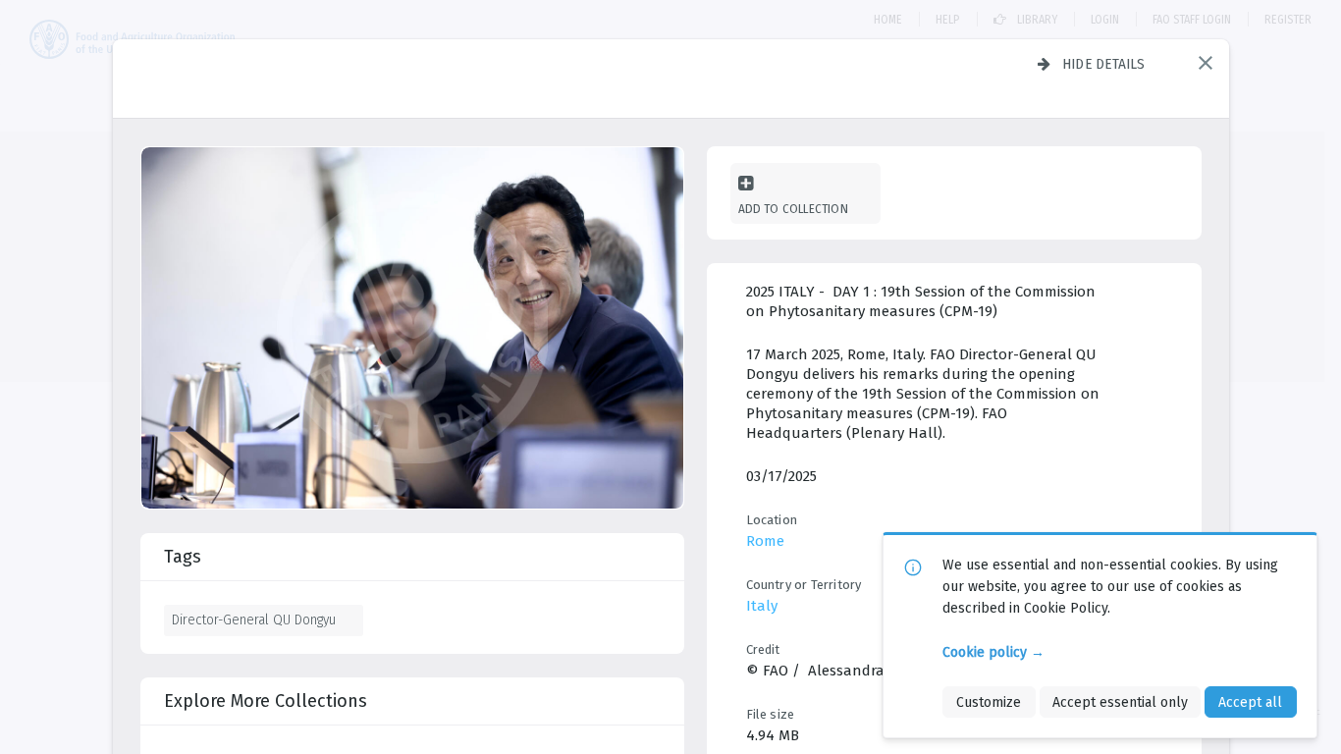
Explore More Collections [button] (265, 701)
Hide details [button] (1104, 64)
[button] (1205, 63)
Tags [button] (182, 556)
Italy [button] (762, 606)
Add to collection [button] (793, 208)
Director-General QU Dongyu (254, 619)
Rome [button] (765, 541)
